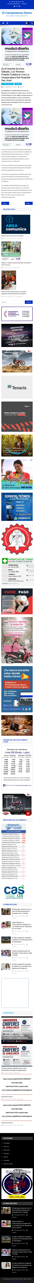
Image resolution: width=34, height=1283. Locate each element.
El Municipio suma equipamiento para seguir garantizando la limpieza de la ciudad (29, 203)
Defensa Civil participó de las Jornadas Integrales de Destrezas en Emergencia (13, 292)
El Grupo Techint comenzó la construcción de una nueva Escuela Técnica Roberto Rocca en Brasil (6, 203)
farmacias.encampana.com (13, 583)
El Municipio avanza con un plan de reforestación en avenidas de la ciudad (21, 911)
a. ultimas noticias (7, 83)
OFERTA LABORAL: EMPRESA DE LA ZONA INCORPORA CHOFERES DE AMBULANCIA (13, 1069)
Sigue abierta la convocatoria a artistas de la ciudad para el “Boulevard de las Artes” (22, 925)
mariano (22, 87)
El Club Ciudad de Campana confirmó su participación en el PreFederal (22, 940)
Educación (6, 1150)
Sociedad (18, 83)
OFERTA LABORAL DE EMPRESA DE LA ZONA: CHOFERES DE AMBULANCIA (15, 1035)
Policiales (6, 1153)
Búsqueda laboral (7, 1096)
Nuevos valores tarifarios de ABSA (12, 236)
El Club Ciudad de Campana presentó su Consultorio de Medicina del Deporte (21, 966)
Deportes (6, 1146)
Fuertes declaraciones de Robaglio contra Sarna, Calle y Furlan (22, 953)
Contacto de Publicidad (13, 3)
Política (5, 1157)
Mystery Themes (16, 1281)
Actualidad (6, 1143)
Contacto (24, 3)
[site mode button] (27, 23)
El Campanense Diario (17, 13)
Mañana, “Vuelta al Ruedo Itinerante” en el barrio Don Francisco (16, 264)
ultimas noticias (8, 1164)
